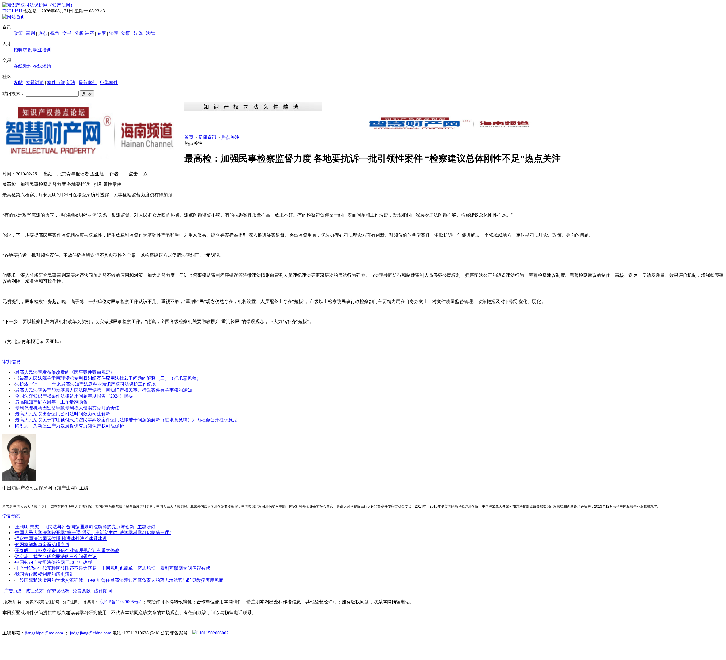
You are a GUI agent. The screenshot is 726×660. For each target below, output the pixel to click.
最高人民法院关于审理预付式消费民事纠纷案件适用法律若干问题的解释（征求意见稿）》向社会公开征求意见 (126, 419)
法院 (113, 33)
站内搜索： (13, 93)
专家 (101, 33)
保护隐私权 (58, 590)
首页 (188, 137)
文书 (66, 33)
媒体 (138, 33)
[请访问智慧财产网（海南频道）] (454, 128)
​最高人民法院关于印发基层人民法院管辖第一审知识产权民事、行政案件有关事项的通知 (103, 390)
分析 (79, 33)
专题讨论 (35, 82)
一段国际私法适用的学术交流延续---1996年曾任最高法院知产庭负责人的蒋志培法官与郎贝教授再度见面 (119, 580)
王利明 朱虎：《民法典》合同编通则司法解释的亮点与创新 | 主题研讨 (85, 526)
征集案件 (109, 82)
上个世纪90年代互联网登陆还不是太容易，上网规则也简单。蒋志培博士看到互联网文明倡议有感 (112, 568)
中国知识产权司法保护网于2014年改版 (53, 562)
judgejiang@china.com (90, 633)
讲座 (89, 33)
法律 (150, 33)
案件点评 (56, 82)
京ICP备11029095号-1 (121, 601)
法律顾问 (103, 590)
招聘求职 (23, 49)
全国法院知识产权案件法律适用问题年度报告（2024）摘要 (74, 396)
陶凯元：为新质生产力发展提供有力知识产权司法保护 (69, 425)
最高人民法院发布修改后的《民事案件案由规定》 (65, 372)
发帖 (18, 82)
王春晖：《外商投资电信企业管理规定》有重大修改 (67, 550)
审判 (30, 33)
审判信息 (11, 361)
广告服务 (13, 590)
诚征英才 (35, 590)
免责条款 (82, 590)
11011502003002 (213, 633)
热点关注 (230, 137)
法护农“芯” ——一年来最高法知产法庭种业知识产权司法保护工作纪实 (85, 384)
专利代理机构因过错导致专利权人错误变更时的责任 (67, 408)
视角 (54, 33)
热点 (42, 33)
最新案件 (88, 82)
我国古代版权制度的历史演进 (44, 574)
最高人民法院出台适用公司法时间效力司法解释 (62, 413)
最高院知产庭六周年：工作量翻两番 (51, 402)
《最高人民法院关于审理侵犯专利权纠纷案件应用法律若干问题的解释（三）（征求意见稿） (108, 378)
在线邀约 (23, 66)
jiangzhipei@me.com (44, 633)
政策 (18, 33)
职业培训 (42, 49)
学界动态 (11, 516)
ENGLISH (12, 11)
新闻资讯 (207, 137)
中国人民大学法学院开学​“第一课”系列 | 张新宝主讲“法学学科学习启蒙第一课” (93, 532)
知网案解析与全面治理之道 (42, 544)
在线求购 (42, 66)
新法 (70, 82)
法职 (125, 33)
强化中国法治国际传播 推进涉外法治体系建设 (61, 538)
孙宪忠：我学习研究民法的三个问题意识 (56, 556)
